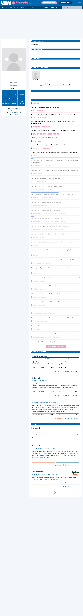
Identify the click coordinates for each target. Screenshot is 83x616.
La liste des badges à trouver (56, 346)
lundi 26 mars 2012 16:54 (38, 432)
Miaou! (12, 88)
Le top (34, 7)
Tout (2, 7)
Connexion (79, 3)
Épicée (16, 7)
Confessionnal (43, 7)
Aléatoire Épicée (25, 7)
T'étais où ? (36, 446)
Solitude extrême (38, 472)
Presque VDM (54, 7)
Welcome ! (36, 378)
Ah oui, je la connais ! (39, 356)
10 (66, 84)
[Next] (69, 84)
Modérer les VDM (66, 2)
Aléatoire (9, 7)
